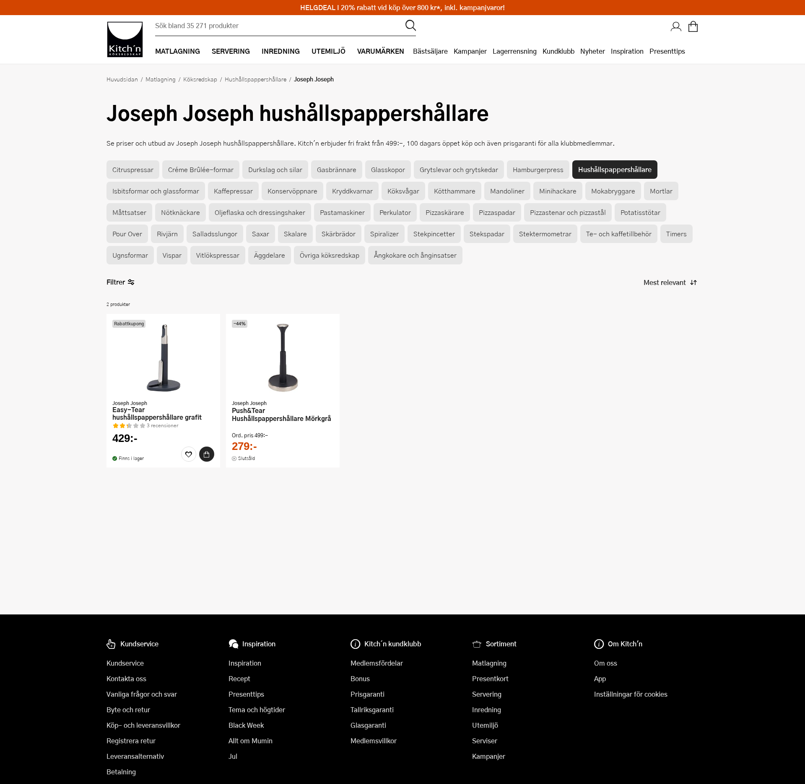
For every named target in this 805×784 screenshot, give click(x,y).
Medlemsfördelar (377, 663)
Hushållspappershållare (255, 79)
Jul (233, 756)
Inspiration (627, 51)
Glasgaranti (368, 725)
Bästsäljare (430, 51)
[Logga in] (676, 27)
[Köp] (206, 454)
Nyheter (592, 51)
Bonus (360, 678)
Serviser (484, 740)
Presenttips (667, 51)
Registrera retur (131, 740)
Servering (486, 694)
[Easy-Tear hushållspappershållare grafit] (163, 357)
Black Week (246, 725)
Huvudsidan (122, 79)
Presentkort (490, 678)
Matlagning (160, 79)
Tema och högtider (257, 709)
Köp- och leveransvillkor (143, 725)
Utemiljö (485, 725)
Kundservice (125, 663)
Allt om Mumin (251, 740)
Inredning (486, 709)
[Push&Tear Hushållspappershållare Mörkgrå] (283, 357)
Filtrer (115, 282)
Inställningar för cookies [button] (630, 694)
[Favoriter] (188, 454)
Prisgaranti (367, 694)
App (600, 678)
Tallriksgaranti (372, 709)
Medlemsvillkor (374, 740)
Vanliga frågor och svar (141, 694)
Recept (239, 678)
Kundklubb (558, 51)
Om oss (605, 663)
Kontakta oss (126, 678)
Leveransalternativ (135, 756)
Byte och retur (128, 709)
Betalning (121, 771)
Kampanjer (470, 51)
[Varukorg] (693, 27)
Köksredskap (200, 79)
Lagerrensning (515, 51)
